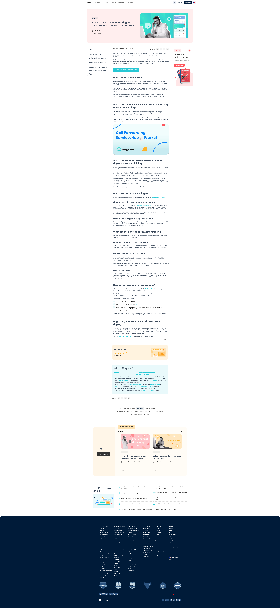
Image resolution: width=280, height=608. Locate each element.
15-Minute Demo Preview (141, 6)
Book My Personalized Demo (140, 34)
